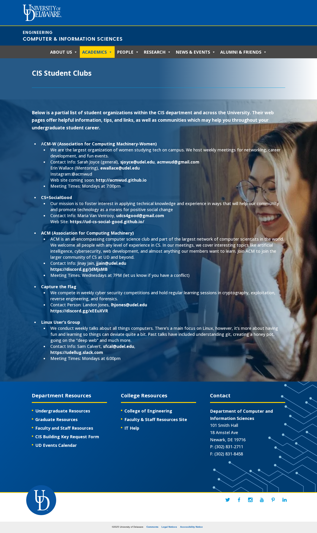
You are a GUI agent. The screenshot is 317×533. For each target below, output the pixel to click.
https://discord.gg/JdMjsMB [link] (79, 269)
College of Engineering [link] (148, 411)
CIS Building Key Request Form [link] (67, 436)
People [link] (125, 52)
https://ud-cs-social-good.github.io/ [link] (107, 221)
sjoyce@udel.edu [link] (137, 162)
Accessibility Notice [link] (191, 527)
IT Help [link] (131, 428)
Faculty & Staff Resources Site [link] (155, 419)
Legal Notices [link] (169, 527)
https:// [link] (58, 311)
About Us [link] (61, 52)
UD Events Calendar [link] (56, 445)
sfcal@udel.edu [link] (118, 346)
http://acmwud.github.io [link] (121, 180)
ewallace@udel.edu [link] (120, 168)
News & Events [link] (193, 52)
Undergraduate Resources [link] (62, 411)
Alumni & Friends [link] (240, 52)
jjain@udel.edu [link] (111, 263)
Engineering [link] (38, 32)
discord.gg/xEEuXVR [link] (87, 311)
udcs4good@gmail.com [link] (140, 215)
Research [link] (154, 52)
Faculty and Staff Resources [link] (64, 428)
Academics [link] (94, 52)
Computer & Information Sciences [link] (73, 39)
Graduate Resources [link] (56, 419)
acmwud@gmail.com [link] (178, 162)
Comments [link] (152, 527)
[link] (228, 500)
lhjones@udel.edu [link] (129, 304)
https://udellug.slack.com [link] (76, 352)
